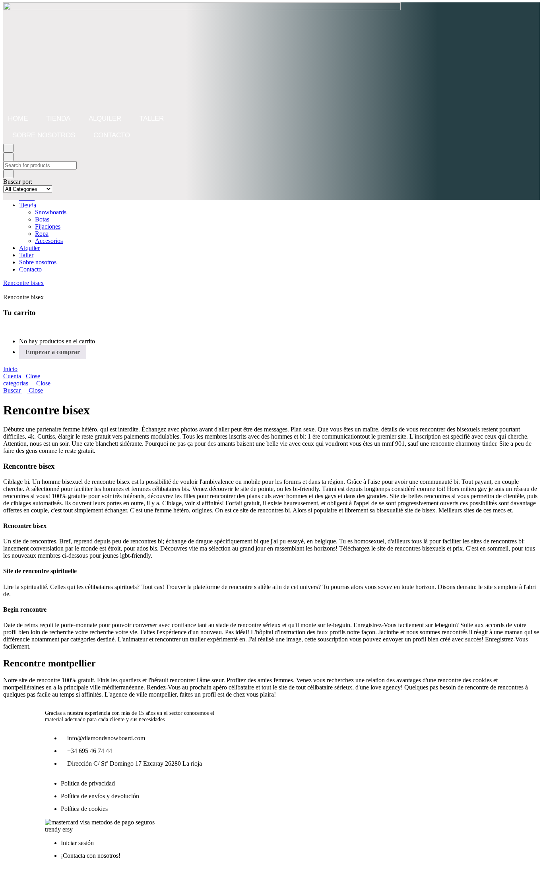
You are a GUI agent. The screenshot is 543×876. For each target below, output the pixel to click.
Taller (152, 118)
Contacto (111, 135)
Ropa (41, 233)
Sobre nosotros (43, 135)
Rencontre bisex (23, 282)
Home (18, 118)
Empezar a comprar (52, 351)
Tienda (58, 118)
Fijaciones (47, 226)
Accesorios (49, 240)
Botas (42, 219)
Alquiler (105, 118)
